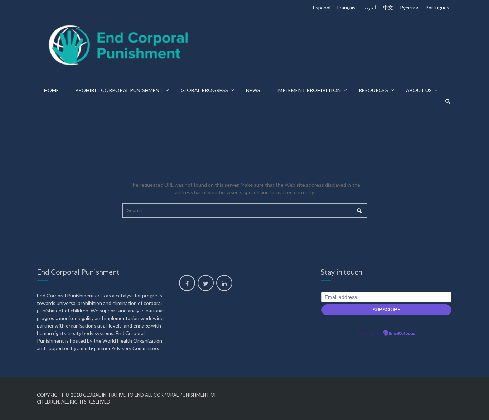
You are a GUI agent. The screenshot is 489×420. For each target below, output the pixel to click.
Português (437, 7)
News (253, 90)
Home (51, 90)
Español (321, 7)
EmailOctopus (402, 333)
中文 (388, 7)
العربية (369, 7)
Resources (373, 90)
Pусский (409, 7)
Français (346, 7)
